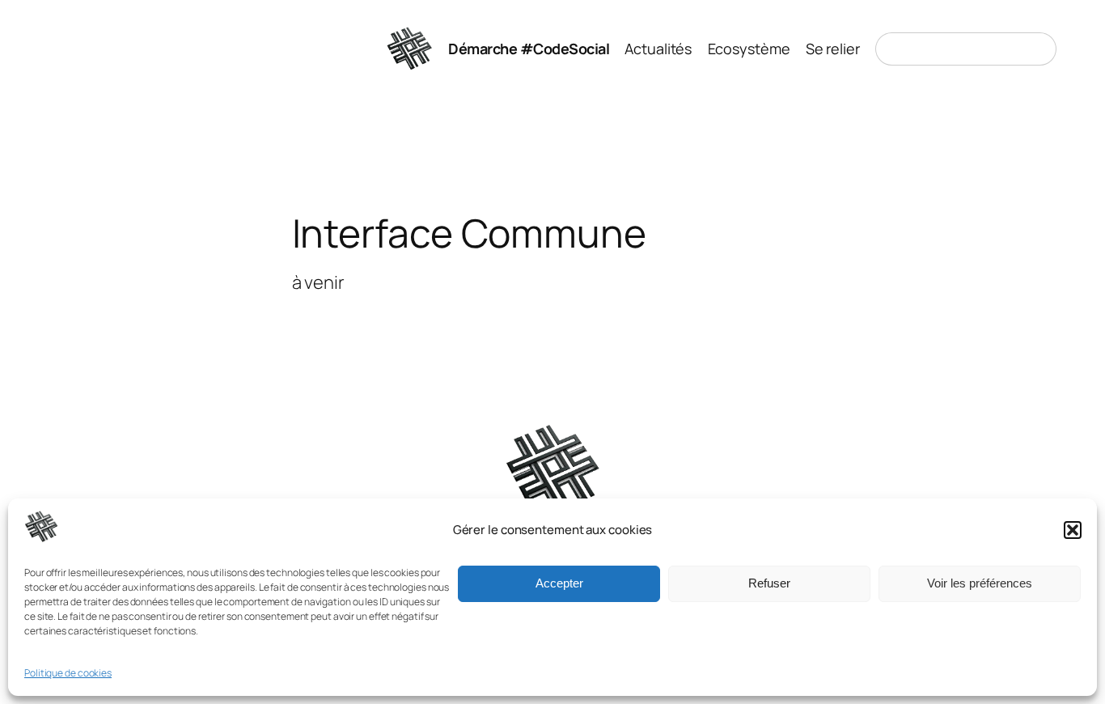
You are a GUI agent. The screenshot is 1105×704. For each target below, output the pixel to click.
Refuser (769, 584)
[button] (1073, 530)
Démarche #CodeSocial (528, 48)
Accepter (559, 584)
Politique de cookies (68, 674)
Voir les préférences (979, 584)
